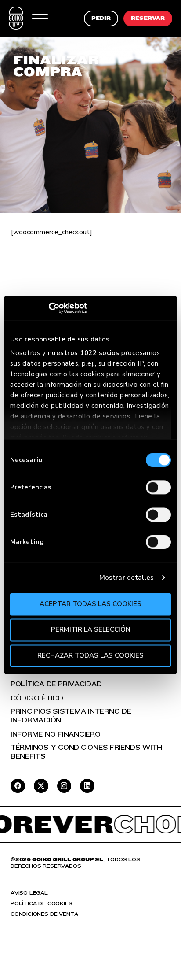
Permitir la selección (90, 630)
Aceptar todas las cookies (90, 604)
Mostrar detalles (126, 577)
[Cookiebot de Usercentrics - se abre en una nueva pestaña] (48, 308)
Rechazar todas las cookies (90, 655)
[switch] (158, 487)
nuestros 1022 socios (83, 352)
